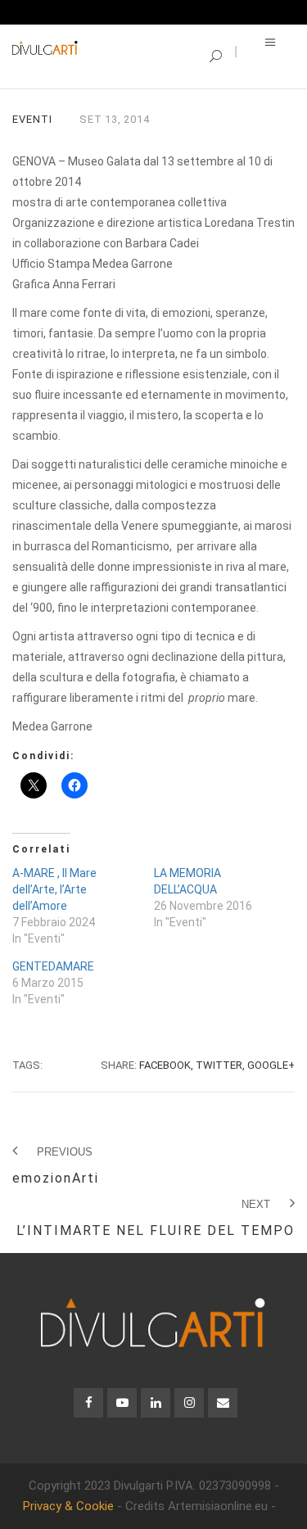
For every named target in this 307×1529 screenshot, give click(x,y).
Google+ (271, 1065)
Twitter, (220, 1065)
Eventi (32, 119)
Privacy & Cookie (68, 1506)
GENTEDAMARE (53, 966)
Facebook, (166, 1065)
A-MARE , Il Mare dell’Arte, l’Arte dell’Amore (54, 889)
